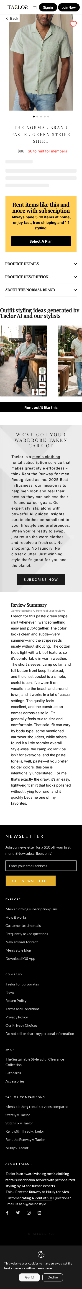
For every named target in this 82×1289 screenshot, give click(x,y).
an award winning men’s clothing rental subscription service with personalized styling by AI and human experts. (40, 1179)
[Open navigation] (4, 7)
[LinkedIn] (39, 1213)
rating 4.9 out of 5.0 (36, 1198)
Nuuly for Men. (57, 1191)
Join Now (69, 7)
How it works (16, 917)
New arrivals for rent (21, 942)
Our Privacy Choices (21, 1025)
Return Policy (15, 1000)
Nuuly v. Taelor (16, 1147)
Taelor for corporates (22, 984)
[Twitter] (18, 1213)
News (10, 992)
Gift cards (13, 1073)
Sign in (48, 7)
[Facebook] (7, 1213)
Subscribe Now (41, 579)
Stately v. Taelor (17, 1115)
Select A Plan (41, 241)
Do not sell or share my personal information (39, 1033)
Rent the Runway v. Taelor (25, 1139)
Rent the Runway (28, 1191)
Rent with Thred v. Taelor (24, 1131)
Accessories (14, 1081)
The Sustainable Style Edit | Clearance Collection (34, 1062)
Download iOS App (20, 958)
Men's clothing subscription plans (31, 909)
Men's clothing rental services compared (36, 1106)
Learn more (44, 1268)
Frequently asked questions (26, 933)
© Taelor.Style (41, 1233)
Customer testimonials (23, 925)
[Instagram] (29, 1213)
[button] (73, 24)
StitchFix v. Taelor (19, 1123)
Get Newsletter (30, 881)
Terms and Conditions (22, 1009)
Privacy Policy (16, 1017)
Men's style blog (18, 950)
